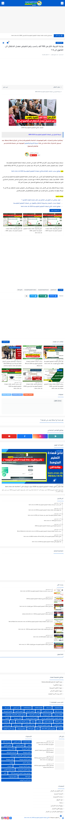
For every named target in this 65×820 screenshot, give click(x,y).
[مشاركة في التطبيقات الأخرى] (26, 296)
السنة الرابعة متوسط (43, 289)
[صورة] (58, 592)
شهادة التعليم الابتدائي (56, 691)
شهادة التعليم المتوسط (30, 289)
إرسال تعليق (57, 400)
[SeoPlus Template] (63, 818)
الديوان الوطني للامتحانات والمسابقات (15, 714)
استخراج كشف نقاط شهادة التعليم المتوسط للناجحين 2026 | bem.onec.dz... (31, 35)
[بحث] (3, 3)
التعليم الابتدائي (30, 711)
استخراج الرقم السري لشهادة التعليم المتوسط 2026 (48, 526)
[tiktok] (2, 818)
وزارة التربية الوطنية (8, 728)
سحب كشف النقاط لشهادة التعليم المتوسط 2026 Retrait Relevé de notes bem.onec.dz (39, 531)
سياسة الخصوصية (58, 796)
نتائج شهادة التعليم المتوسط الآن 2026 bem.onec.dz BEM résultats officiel (42, 536)
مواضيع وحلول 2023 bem (48, 728)
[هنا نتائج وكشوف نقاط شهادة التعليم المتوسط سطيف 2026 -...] (12, 219)
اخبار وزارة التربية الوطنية (55, 694)
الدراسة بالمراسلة (34, 714)
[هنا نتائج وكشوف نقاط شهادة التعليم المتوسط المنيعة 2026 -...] (52, 219)
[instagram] (40, 436)
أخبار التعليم (59, 42)
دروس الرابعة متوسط (23, 721)
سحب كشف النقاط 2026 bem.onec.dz (43, 637)
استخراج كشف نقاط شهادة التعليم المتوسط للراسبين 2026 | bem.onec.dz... (32, 386)
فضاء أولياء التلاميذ (29, 725)
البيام (38, 711)
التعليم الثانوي (19, 711)
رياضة (12, 721)
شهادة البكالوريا (57, 685)
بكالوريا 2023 (58, 721)
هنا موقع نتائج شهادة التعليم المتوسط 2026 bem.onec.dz (46, 541)
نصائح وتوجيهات (21, 728)
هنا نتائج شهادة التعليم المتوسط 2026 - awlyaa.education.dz (37, 614)
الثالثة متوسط (58, 714)
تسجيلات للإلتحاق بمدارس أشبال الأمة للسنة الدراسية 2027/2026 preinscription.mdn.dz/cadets (11, 364)
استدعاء (7, 707)
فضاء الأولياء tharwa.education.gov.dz (52, 682)
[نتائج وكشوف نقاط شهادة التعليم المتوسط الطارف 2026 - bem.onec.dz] (32, 219)
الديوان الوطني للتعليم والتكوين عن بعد (52, 718)
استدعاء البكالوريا (47, 711)
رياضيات (6, 721)
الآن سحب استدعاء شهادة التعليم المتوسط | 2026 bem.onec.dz (45, 504)
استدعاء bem (58, 711)
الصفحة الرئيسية (58, 793)
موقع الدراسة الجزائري (57, 805)
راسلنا (61, 802)
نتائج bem (20, 289)
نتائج (37, 728)
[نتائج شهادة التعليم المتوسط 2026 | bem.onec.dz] (33, 3)
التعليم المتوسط (8, 711)
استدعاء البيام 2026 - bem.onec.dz (52, 520)
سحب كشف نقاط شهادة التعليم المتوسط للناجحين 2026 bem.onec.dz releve (53, 386)
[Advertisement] (32, 20)
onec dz (48, 707)
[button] (53, 296)
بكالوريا (7, 718)
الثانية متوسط (47, 714)
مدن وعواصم (17, 725)
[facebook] (24, 436)
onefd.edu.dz (27, 707)
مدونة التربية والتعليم (31, 143)
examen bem (58, 707)
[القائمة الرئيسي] (62, 3)
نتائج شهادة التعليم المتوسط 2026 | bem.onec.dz (36, 817)
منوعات (60, 728)
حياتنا (33, 721)
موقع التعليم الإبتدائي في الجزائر (54, 811)
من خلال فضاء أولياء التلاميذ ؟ (40, 200)
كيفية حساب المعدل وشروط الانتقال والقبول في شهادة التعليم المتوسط (36, 203)
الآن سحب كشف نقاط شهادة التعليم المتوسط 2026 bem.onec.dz (12, 386)
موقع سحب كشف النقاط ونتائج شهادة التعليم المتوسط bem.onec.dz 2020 (35, 171)
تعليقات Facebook (17, 394)
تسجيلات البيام (48, 721)
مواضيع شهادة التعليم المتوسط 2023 (21, 773)
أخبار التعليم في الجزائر (56, 791)
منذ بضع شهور (58, 226)
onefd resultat (38, 707)
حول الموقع (60, 799)
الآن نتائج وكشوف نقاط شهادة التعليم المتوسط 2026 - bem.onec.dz (35, 629)
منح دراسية (7, 725)
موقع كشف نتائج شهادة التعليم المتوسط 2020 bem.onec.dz (40, 206)
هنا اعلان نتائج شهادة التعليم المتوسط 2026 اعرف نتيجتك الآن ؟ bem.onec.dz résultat (34, 487)
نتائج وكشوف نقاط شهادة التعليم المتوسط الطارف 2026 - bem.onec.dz (33, 231)
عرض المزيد (5, 341)
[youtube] (9, 436)
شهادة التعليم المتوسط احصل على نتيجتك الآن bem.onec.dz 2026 (44, 515)
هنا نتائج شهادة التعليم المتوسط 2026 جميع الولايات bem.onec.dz (36, 606)
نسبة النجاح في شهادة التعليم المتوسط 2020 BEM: (48, 91)
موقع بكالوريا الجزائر (57, 808)
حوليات (39, 721)
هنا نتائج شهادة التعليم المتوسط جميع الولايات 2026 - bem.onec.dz (36, 644)
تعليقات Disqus (6, 394)
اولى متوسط (17, 718)
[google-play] (55, 436)
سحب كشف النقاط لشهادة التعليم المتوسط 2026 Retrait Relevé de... (33, 364)
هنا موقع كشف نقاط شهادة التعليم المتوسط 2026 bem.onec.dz (45, 510)
